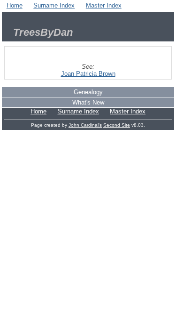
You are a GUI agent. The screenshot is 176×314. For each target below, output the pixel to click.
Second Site (116, 125)
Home (15, 5)
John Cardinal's (85, 125)
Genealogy (88, 92)
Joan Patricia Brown (88, 73)
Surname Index (54, 5)
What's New (88, 102)
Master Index (104, 5)
